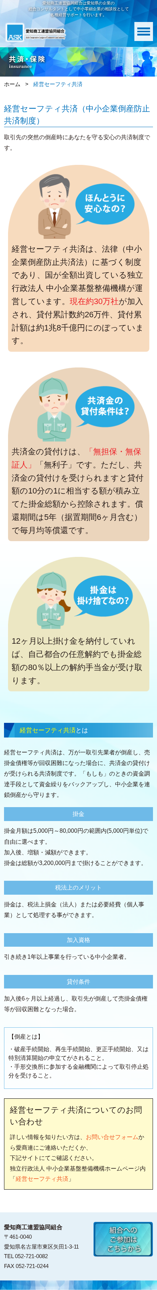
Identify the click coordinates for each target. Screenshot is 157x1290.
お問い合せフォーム (112, 1137)
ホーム (12, 84)
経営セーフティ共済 (42, 1178)
